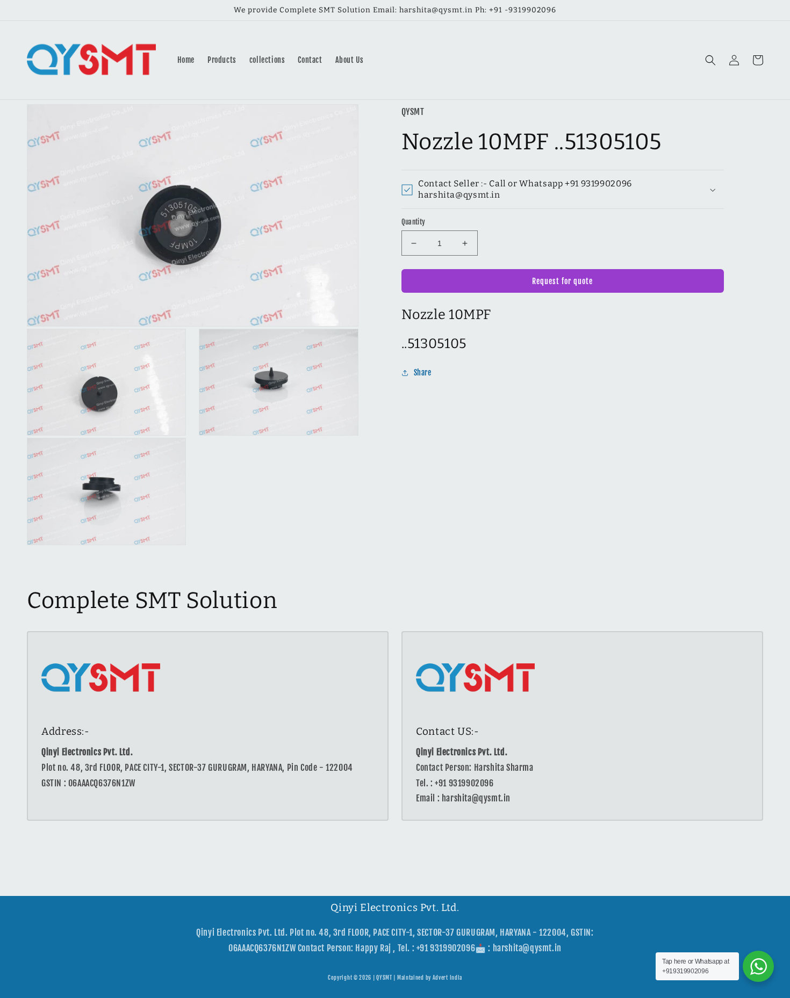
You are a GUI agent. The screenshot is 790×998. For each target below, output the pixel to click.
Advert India (447, 977)
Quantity (413, 222)
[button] (710, 60)
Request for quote (562, 281)
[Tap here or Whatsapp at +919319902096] (758, 966)
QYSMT (384, 977)
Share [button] (423, 373)
